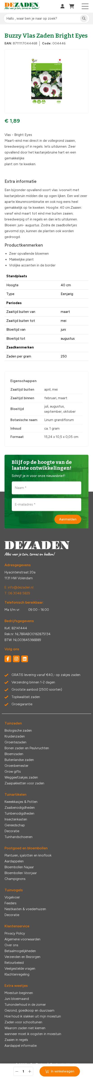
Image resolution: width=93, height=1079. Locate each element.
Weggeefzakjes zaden (21, 777)
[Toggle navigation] (85, 6)
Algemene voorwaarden (22, 939)
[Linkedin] (24, 658)
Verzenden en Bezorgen (22, 957)
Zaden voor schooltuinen (23, 1022)
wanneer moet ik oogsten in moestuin (33, 1034)
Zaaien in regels (16, 1040)
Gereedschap (15, 825)
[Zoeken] (84, 18)
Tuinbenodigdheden (19, 813)
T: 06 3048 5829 (17, 593)
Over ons (11, 945)
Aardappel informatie (21, 1046)
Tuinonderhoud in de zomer (25, 1005)
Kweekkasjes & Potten (21, 802)
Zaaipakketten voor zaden (24, 783)
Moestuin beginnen (19, 993)
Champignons (15, 879)
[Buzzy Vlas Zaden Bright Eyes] (46, 81)
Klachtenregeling (17, 974)
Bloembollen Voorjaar (21, 873)
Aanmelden (68, 519)
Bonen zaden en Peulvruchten (27, 748)
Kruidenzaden (15, 736)
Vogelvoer (12, 897)
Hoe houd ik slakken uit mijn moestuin (33, 1016)
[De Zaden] (22, 6)
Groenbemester (16, 766)
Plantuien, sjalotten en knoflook (28, 855)
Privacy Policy (15, 933)
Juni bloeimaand (17, 999)
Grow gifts (13, 772)
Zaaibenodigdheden (20, 808)
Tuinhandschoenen (19, 837)
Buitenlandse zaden (19, 760)
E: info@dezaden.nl (19, 587)
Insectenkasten (16, 819)
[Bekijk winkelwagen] (72, 6)
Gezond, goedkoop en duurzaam (29, 1010)
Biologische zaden (18, 730)
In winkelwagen (62, 1071)
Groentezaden (15, 742)
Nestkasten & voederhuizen (25, 909)
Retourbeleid (14, 963)
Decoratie (12, 831)
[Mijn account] (62, 6)
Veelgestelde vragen (20, 969)
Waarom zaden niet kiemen (25, 1028)
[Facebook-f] (8, 658)
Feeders (10, 903)
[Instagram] (16, 658)
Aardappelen (14, 861)
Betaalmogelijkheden (20, 951)
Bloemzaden (14, 754)
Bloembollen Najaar (19, 867)
